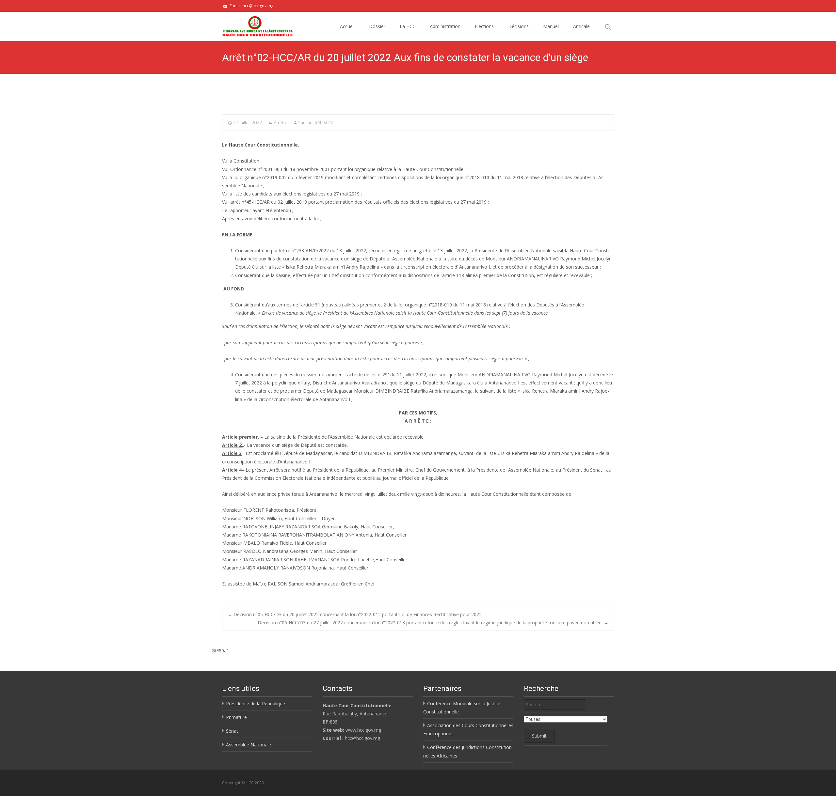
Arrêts (280, 122)
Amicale (581, 26)
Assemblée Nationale (248, 744)
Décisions (518, 26)
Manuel (551, 26)
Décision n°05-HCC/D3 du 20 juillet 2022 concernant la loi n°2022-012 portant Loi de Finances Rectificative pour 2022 (355, 614)
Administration (445, 26)
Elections (484, 26)
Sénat (232, 731)
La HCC (407, 26)
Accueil (347, 26)
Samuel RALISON (315, 122)
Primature (236, 717)
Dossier (377, 26)
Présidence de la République (255, 703)
